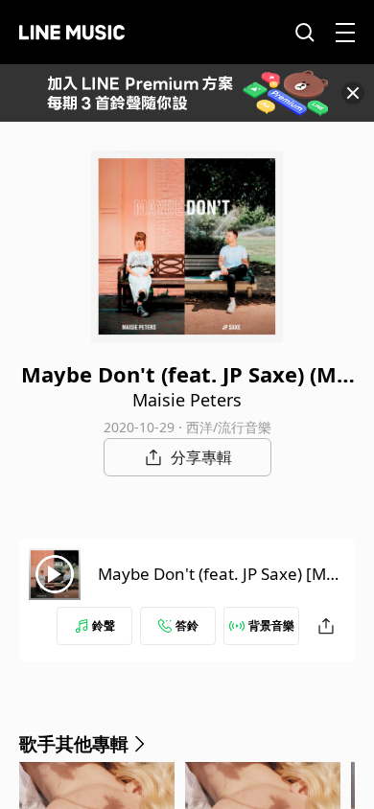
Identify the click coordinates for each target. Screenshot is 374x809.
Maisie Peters (187, 399)
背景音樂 (271, 625)
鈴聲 (103, 625)
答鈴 (187, 625)
